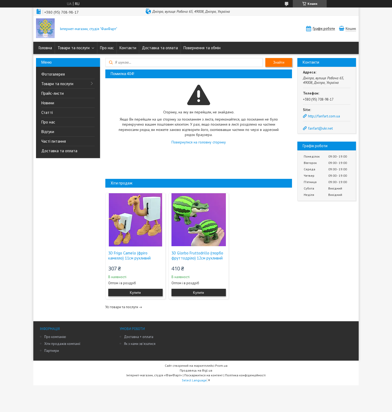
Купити (135, 292)
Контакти (127, 48)
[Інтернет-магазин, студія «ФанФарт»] (45, 28)
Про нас (107, 48)
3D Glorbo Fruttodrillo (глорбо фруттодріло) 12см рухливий (197, 255)
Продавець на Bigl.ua (196, 370)
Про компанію (55, 337)
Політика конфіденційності (245, 375)
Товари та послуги (74, 48)
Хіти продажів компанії (62, 343)
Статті (47, 112)
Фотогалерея (53, 74)
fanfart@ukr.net (320, 128)
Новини (47, 102)
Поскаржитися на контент (203, 375)
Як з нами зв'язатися (139, 343)
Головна (45, 48)
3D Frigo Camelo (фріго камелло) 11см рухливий (129, 255)
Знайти (278, 62)
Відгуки (47, 131)
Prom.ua (221, 366)
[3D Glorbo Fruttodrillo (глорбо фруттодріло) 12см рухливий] (199, 219)
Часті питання (53, 141)
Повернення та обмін (202, 48)
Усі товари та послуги (121, 307)
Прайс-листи (52, 93)
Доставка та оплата (160, 48)
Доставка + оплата (138, 337)
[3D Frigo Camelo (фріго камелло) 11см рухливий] (135, 219)
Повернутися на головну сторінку (198, 142)
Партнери (51, 350)
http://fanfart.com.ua (324, 116)
